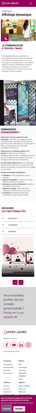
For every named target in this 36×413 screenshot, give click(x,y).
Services (6, 386)
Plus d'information (6, 405)
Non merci (19, 409)
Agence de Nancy (25, 395)
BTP (20, 364)
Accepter (6, 409)
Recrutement (8, 373)
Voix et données (9, 395)
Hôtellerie (22, 376)
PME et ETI (22, 373)
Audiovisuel (7, 11)
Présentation (8, 364)
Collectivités (23, 367)
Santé (21, 379)
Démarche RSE (9, 367)
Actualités (7, 370)
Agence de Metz (24, 386)
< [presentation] (15, 282)
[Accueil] (10, 3)
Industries (22, 370)
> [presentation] (21, 282)
